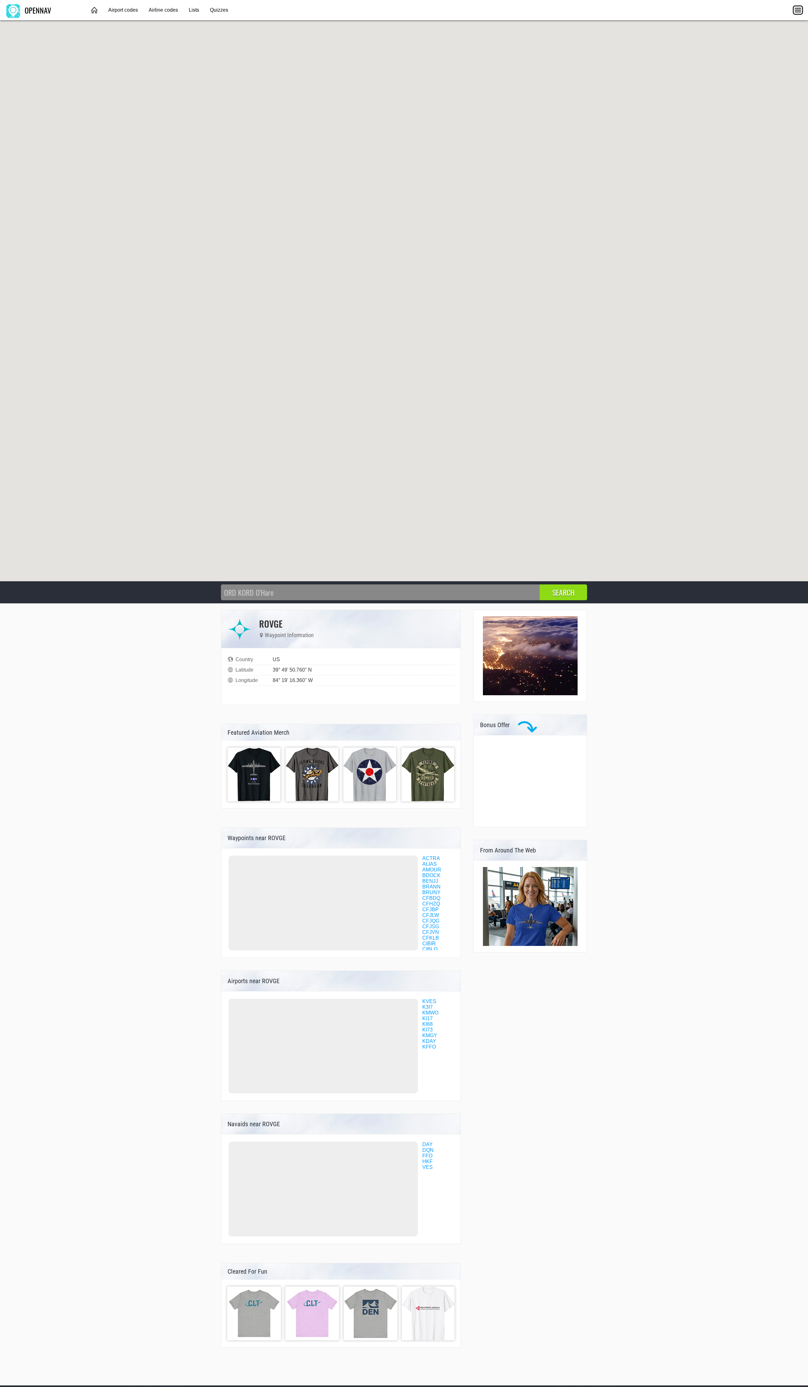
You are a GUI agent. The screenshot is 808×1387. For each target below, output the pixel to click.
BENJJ (430, 881)
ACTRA (431, 858)
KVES (429, 1001)
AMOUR (431, 869)
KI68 (427, 1024)
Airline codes (163, 10)
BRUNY (431, 892)
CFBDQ (431, 898)
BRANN (431, 886)
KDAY (429, 1041)
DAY (427, 1144)
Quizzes (219, 10)
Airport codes (123, 10)
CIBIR (429, 943)
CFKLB (430, 938)
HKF (427, 1161)
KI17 (427, 1018)
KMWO (430, 1012)
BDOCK (431, 875)
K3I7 (427, 1007)
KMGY (429, 1035)
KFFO (429, 1046)
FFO (427, 1155)
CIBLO (429, 949)
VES (427, 1167)
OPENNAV (37, 10)
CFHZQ (431, 903)
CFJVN (430, 932)
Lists (194, 10)
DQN (428, 1150)
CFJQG (430, 921)
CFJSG (430, 926)
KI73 (427, 1029)
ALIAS (429, 864)
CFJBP (430, 909)
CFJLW (430, 915)
